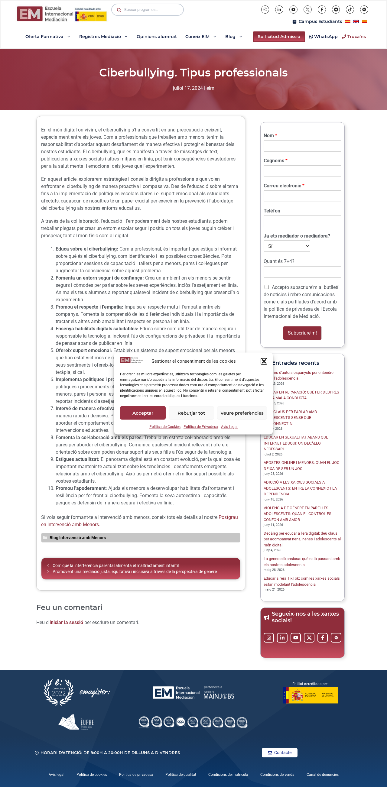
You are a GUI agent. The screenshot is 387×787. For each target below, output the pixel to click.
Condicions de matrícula (228, 774)
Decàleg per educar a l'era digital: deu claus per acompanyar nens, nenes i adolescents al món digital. (302, 539)
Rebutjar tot (191, 413)
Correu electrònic (284, 186)
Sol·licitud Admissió (279, 36)
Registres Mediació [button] (100, 36)
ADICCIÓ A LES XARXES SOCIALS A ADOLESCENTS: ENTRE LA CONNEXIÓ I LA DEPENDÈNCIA (300, 488)
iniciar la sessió (66, 622)
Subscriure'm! (302, 333)
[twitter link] (309, 638)
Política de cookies (91, 774)
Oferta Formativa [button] (44, 36)
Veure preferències (242, 413)
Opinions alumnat (157, 36)
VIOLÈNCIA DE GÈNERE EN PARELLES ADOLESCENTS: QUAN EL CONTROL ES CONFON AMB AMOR (297, 514)
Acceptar (142, 413)
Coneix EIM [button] (197, 36)
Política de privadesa (136, 774)
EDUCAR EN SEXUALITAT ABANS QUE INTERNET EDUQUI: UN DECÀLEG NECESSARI (296, 443)
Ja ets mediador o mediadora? (297, 236)
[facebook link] (322, 638)
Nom (270, 135)
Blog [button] (230, 36)
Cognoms (276, 161)
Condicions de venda (277, 774)
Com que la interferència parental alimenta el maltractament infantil (116, 565)
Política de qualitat (180, 774)
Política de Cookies (164, 427)
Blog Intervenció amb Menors (78, 537)
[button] (264, 361)
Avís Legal (229, 427)
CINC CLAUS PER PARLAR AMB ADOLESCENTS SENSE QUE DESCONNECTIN (290, 418)
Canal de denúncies (323, 774)
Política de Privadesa (201, 427)
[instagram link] (269, 638)
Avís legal (56, 774)
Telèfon (272, 211)
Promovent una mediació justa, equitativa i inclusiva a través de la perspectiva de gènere (135, 571)
